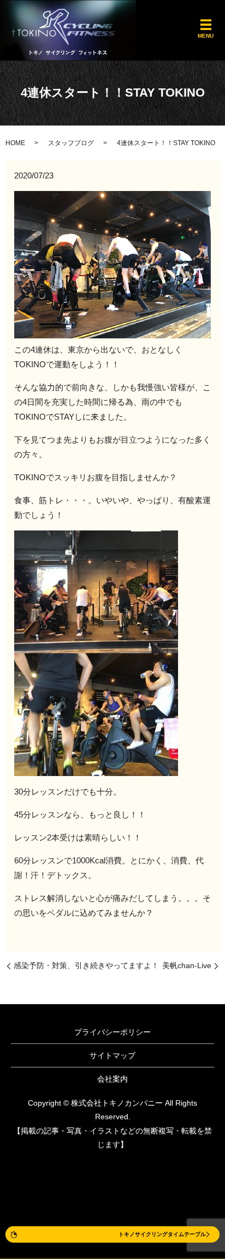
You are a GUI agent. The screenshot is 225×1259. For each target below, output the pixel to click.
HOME (15, 143)
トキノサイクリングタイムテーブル (162, 1234)
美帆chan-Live (186, 965)
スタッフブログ (71, 143)
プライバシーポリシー (112, 1032)
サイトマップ (112, 1055)
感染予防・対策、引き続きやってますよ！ (86, 965)
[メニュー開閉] (205, 25)
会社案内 (112, 1079)
